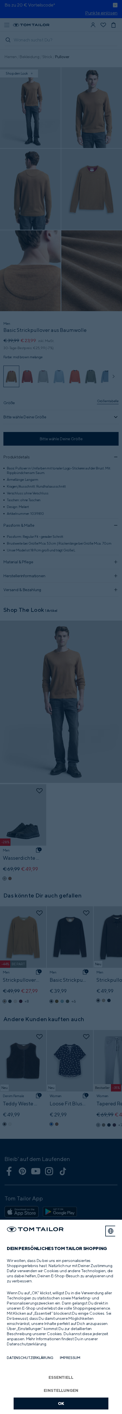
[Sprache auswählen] (110, 1231)
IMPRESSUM (70, 1358)
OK (61, 1403)
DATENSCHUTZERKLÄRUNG (30, 1358)
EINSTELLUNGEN (61, 1390)
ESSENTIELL (61, 1377)
